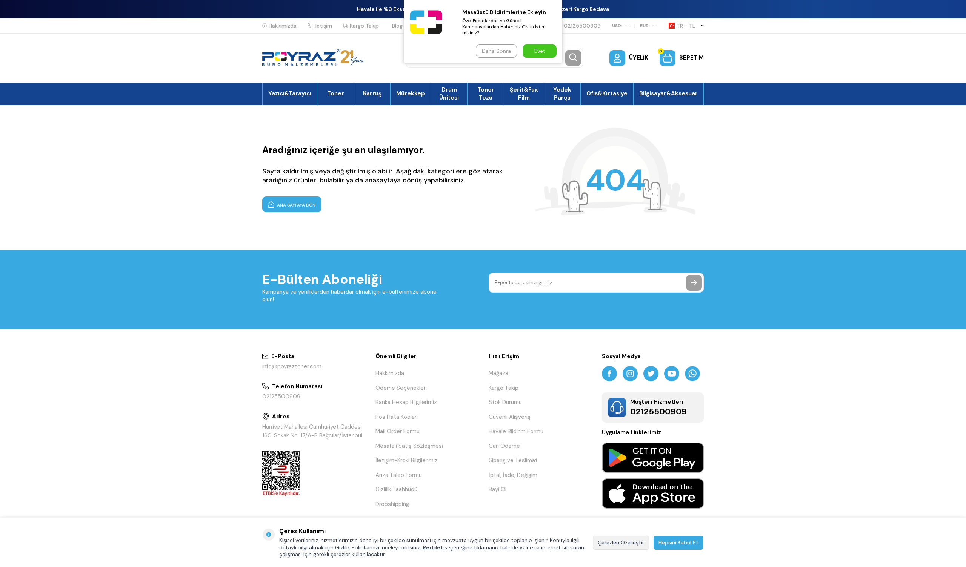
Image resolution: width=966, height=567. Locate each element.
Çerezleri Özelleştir (621, 542)
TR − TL (686, 25)
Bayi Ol (497, 489)
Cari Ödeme (504, 446)
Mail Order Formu (397, 431)
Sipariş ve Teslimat (513, 460)
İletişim (323, 25)
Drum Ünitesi (449, 93)
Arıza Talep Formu (398, 475)
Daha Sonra (496, 51)
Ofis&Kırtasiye (607, 93)
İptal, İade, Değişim (513, 475)
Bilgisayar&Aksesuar (668, 93)
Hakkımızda (283, 25)
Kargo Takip (364, 25)
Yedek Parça (562, 93)
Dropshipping (392, 504)
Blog (397, 25)
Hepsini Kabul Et (678, 542)
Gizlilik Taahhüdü (396, 489)
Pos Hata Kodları (396, 417)
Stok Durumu (505, 402)
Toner (335, 93)
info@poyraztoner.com (291, 366)
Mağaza (498, 373)
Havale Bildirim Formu (516, 431)
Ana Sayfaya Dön (295, 205)
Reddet (433, 547)
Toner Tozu (485, 93)
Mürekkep (410, 93)
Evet (539, 51)
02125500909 (582, 25)
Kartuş (372, 93)
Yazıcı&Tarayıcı (289, 93)
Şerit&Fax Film (524, 93)
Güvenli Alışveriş (510, 417)
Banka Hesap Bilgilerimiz (406, 402)
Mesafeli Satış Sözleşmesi (409, 446)
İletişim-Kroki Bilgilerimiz (406, 460)
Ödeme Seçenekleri (401, 388)
